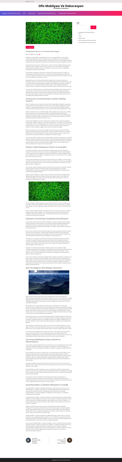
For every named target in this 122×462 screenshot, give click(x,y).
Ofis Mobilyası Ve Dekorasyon (61, 6)
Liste (24, 13)
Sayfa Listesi (31, 13)
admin (27, 54)
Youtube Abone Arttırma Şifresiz (67, 13)
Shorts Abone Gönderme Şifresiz (47, 13)
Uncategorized (29, 47)
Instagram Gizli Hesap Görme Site (11, 13)
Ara (78, 23)
